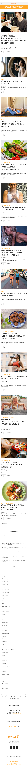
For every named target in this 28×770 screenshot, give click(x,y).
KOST (2, 34)
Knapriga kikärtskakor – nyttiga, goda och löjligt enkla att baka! (13, 336)
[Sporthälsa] (14, 4)
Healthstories (5, 595)
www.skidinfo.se (14, 763)
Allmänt (3, 576)
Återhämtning (5, 578)
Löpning (4, 614)
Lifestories (4, 608)
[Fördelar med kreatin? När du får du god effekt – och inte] (14, 193)
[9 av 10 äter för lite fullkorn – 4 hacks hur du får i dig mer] (14, 448)
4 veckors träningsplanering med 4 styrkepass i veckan (12, 422)
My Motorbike (5, 622)
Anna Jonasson (5, 551)
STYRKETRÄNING (5, 417)
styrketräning (5, 652)
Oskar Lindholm (13, 726)
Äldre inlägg (4, 523)
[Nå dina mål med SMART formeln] (14, 67)
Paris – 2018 (4, 630)
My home (4, 619)
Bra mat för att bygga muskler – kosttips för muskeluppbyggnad (11, 252)
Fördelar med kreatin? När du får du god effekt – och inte (13, 210)
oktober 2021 (5, 568)
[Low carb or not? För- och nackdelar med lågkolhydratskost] (14, 150)
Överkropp (4, 625)
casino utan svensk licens (17, 695)
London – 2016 (5, 611)
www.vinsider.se (14, 761)
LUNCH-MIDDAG (5, 331)
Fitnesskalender (5, 587)
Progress (4, 636)
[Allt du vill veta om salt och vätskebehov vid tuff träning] (14, 362)
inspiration (4, 598)
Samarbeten (4, 641)
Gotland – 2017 (5, 592)
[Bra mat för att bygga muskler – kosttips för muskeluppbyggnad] (14, 236)
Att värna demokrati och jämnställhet (10, 535)
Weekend (4, 668)
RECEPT (12, 331)
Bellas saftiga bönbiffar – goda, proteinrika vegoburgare (13, 507)
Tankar (3, 655)
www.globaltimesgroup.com (14, 764)
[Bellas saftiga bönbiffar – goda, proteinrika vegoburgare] (14, 491)
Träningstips (4, 660)
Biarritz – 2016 (5, 581)
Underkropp (4, 663)
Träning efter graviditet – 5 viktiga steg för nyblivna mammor (14, 124)
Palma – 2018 (5, 628)
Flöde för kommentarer (7, 686)
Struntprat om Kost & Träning (8, 649)
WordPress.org (5, 688)
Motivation (4, 617)
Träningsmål (4, 657)
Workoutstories (5, 674)
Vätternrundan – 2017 (6, 666)
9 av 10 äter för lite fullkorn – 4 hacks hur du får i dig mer (13, 464)
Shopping (4, 644)
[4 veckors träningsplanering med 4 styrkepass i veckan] (14, 405)
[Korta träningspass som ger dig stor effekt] (14, 279)
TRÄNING (3, 79)
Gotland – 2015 (5, 589)
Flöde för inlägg (5, 683)
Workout (4, 671)
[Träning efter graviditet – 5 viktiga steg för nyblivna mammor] (14, 107)
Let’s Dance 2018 (6, 606)
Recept (3, 638)
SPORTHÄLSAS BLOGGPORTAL (9, 647)
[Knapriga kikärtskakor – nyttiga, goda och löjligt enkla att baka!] (14, 319)
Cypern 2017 (5, 584)
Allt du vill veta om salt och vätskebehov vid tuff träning (14, 379)
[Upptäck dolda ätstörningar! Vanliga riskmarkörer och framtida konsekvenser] (14, 22)
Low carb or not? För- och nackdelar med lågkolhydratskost (13, 167)
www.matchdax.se (14, 760)
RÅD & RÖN (7, 34)
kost (3, 603)
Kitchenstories (5, 600)
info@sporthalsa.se (16, 713)
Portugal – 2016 (5, 633)
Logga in (4, 681)
